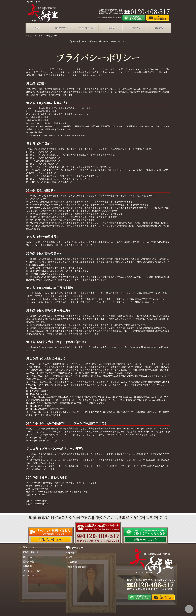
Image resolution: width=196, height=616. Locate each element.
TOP (38, 28)
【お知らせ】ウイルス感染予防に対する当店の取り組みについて (98, 41)
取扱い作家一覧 (86, 28)
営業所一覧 (135, 28)
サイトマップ (29, 575)
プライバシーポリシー (34, 571)
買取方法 (110, 28)
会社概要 (159, 28)
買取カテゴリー (62, 28)
